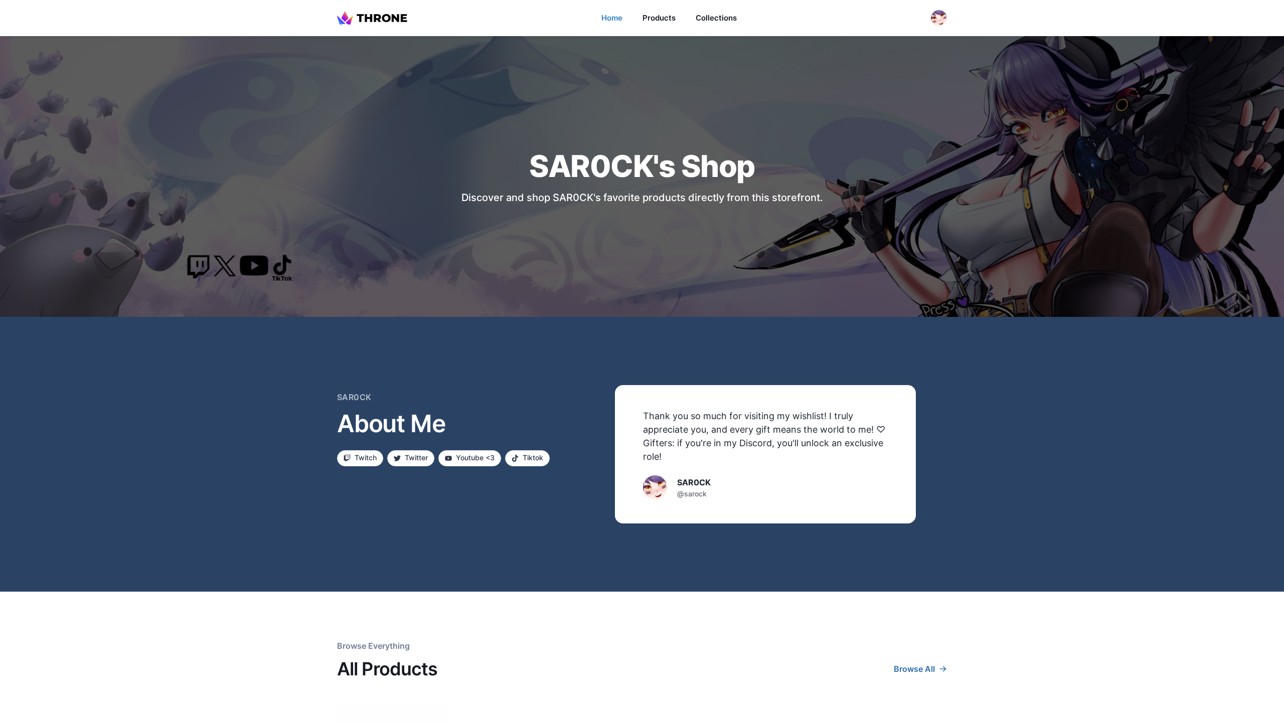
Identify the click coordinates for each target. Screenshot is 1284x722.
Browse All (914, 669)
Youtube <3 (475, 457)
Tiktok (533, 457)
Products (659, 18)
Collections (716, 18)
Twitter (416, 457)
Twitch (366, 457)
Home (611, 18)
